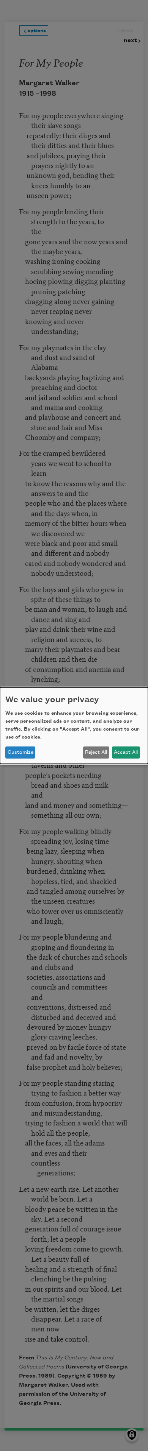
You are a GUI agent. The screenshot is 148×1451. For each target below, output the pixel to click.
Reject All (96, 752)
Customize (20, 752)
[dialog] (74, 725)
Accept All (126, 752)
